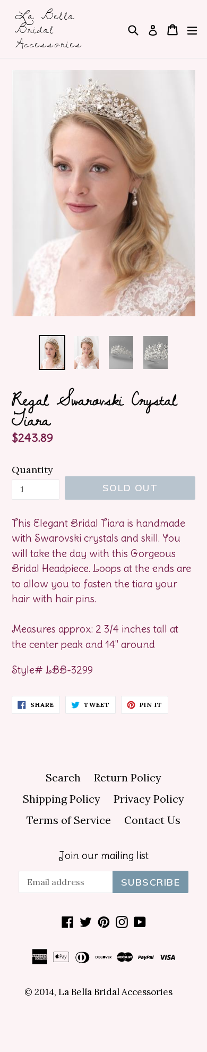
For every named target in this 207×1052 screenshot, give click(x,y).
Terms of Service (69, 820)
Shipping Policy (61, 798)
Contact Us (152, 820)
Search (63, 777)
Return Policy (127, 777)
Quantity (32, 470)
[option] (51, 352)
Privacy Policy (149, 798)
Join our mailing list (103, 855)
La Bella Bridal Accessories (49, 29)
